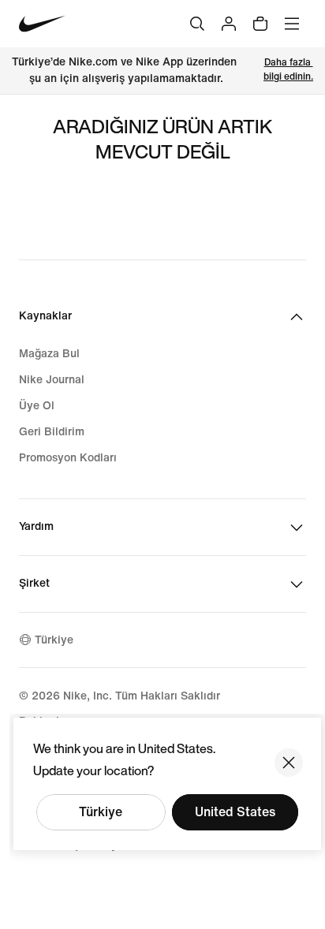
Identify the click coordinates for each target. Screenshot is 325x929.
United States (235, 812)
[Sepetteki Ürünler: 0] (260, 23)
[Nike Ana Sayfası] (42, 24)
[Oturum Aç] (229, 23)
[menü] (292, 23)
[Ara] (197, 23)
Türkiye (100, 812)
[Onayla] (289, 762)
